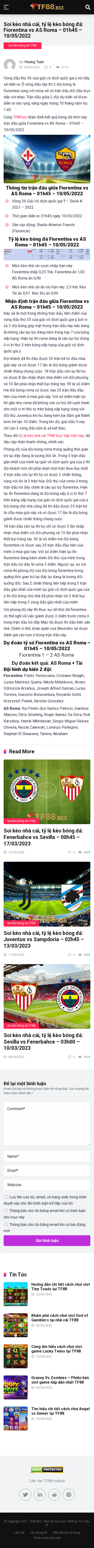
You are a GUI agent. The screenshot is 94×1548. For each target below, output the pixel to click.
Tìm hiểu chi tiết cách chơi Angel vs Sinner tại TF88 (60, 1411)
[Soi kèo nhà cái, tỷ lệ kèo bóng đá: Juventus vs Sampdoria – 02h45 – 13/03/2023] (47, 893)
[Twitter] (25, 1495)
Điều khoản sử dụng (66, 1532)
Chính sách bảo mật (47, 1537)
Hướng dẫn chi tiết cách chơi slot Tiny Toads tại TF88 (60, 1286)
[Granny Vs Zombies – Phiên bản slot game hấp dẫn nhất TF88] (16, 1398)
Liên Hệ (19, 1532)
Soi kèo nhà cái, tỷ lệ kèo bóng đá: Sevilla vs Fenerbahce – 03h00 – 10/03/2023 (43, 1041)
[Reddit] (54, 1495)
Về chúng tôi (38, 1532)
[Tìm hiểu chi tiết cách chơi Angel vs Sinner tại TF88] (16, 1429)
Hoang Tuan (34, 62)
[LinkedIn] (40, 1495)
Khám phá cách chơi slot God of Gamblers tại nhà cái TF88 (59, 1317)
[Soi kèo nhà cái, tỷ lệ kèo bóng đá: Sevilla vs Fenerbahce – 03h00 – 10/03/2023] (47, 996)
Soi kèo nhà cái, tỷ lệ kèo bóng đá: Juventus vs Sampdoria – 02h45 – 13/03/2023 (44, 939)
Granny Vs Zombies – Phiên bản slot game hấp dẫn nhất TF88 (60, 1380)
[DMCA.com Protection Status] (47, 1472)
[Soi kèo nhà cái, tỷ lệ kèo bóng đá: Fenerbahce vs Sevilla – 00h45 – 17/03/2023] (47, 791)
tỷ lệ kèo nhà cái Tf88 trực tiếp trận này (51, 435)
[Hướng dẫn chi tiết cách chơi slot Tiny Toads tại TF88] (16, 1304)
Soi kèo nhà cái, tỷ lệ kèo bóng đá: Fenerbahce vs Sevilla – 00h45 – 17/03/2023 (43, 837)
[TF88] (47, 6)
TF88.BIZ (35, 1521)
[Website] (69, 1495)
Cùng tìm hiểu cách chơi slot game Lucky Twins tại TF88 (56, 1348)
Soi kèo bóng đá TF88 (22, 45)
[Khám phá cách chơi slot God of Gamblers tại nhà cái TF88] (16, 1336)
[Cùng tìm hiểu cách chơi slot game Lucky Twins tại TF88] (16, 1367)
